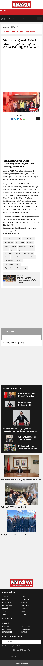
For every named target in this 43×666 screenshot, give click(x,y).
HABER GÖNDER (28, 629)
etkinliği (31, 246)
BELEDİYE (6, 608)
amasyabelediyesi (28, 239)
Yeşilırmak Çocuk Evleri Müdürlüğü (15, 268)
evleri (6, 250)
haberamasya (8, 253)
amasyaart (17, 239)
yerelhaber (32, 257)
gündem (13, 250)
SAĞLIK (24, 608)
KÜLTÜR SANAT (8, 605)
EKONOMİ (25, 600)
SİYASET (14, 27)
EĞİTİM (5, 600)
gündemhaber (23, 250)
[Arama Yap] (39, 19)
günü (32, 250)
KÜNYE (24, 632)
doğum (13, 246)
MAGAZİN (25, 605)
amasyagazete (9, 242)
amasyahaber (20, 242)
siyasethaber (15, 257)
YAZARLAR (26, 626)
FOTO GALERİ (7, 603)
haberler (18, 253)
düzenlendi (22, 246)
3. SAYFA (5, 597)
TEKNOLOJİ (6, 614)
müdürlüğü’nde (28, 253)
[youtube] (25, 649)
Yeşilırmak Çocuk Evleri (12, 264)
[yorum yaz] (27, 119)
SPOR (23, 611)
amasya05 (8, 239)
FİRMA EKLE (6, 626)
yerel (23, 257)
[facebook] (12, 119)
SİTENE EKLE (7, 632)
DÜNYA (24, 597)
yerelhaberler (8, 260)
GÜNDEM (25, 603)
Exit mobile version (22, 663)
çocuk (6, 246)
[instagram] (21, 649)
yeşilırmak (19, 260)
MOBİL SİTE (6, 623)
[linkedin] (18, 119)
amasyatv (30, 242)
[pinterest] (21, 119)
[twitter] (15, 119)
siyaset (7, 257)
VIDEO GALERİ (27, 614)
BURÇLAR (25, 623)
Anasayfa (6, 27)
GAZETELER (6, 629)
